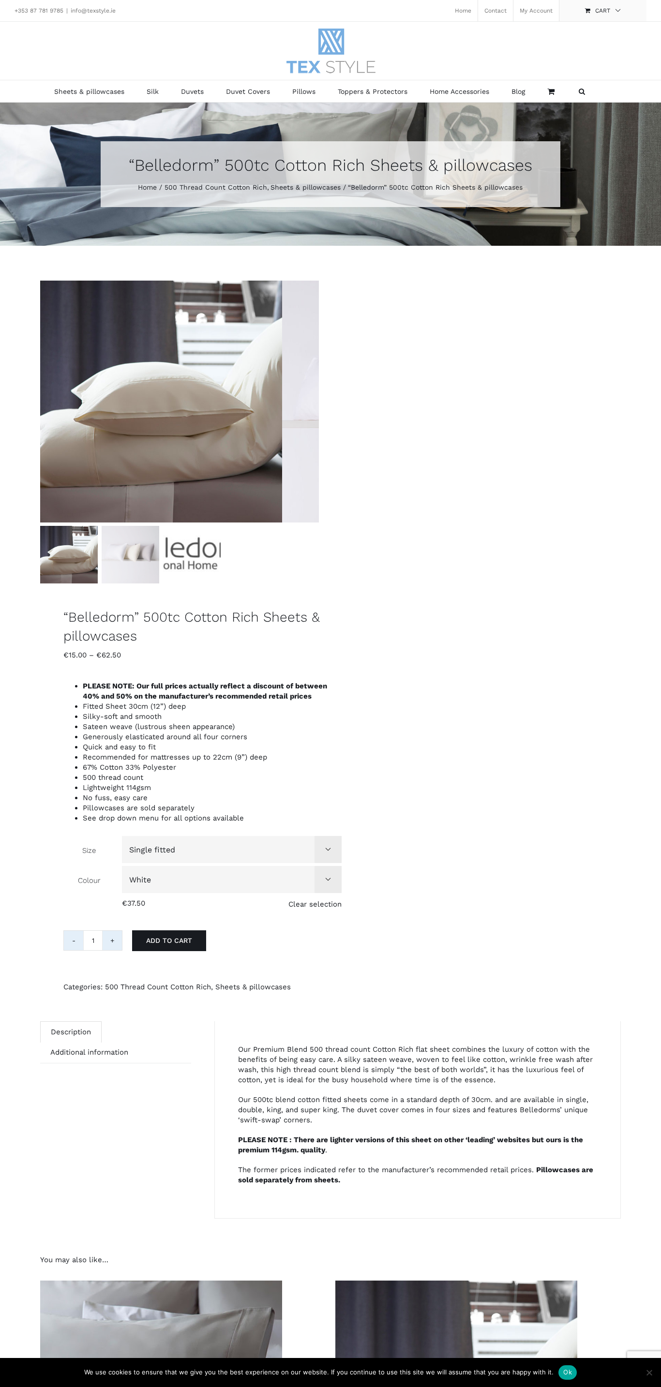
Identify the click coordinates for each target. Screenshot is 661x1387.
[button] (582, 91)
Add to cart (169, 940)
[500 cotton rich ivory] (161, 401)
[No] (649, 1372)
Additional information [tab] (89, 1052)
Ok (567, 1372)
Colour (89, 880)
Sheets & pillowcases (253, 987)
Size (89, 850)
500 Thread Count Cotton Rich (158, 987)
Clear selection (315, 904)
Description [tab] (71, 1032)
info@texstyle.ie (93, 10)
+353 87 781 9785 (39, 10)
